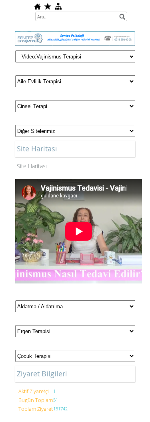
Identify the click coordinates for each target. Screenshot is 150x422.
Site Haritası (32, 166)
